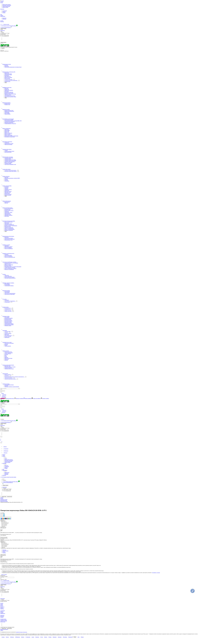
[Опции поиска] (1, 389)
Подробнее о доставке (156, 572)
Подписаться (3, 520)
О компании (2, 610)
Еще (5, 82)
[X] (5, 518)
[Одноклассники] (3, 518)
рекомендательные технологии (21, 632)
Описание (4, 549)
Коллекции (2, 606)
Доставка (4, 552)
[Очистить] (19, 388)
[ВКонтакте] (1, 518)
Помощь (1, 617)
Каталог (1, 603)
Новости (1, 611)
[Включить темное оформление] (1, 43)
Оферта (1, 630)
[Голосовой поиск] (1, 391)
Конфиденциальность (4, 629)
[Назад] (5, 457)
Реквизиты (2, 615)
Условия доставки (3, 619)
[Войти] (0, 437)
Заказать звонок (3, 28)
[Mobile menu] (1, 413)
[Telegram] (10, 518)
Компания (2, 608)
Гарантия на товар (3, 620)
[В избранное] (2, 514)
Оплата (3, 551)
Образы (1, 607)
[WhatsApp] (8, 518)
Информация (2, 613)
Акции (1, 604)
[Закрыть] (1, 442)
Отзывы (1, 612)
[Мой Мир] (4, 518)
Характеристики (5, 550)
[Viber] (7, 518)
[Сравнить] (2, 516)
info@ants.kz (2, 30)
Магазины (2, 616)
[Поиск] (1, 436)
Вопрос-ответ (2, 621)
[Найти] (4, 391)
